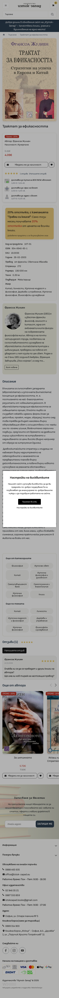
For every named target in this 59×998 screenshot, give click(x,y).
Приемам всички (29, 502)
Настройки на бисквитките (30, 507)
